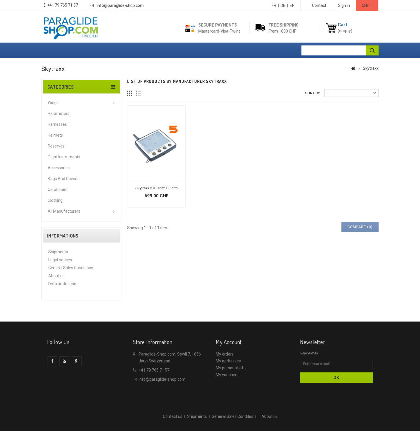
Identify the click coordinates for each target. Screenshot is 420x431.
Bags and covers (63, 178)
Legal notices (60, 260)
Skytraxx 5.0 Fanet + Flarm (156, 188)
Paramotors (58, 113)
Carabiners (57, 189)
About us (56, 276)
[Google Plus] (76, 361)
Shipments (58, 252)
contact (319, 5)
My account (229, 342)
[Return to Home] (353, 68)
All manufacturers (64, 211)
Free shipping (284, 25)
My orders (225, 354)
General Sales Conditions (70, 268)
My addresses (228, 361)
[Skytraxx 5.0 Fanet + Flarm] (156, 143)
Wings (53, 102)
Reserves (56, 146)
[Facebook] (52, 361)
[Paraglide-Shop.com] (70, 27)
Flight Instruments (64, 157)
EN (292, 5)
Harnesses (57, 124)
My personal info (231, 368)
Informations (63, 235)
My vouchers (227, 374)
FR (274, 5)
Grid (130, 93)
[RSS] (64, 361)
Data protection (62, 284)
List (138, 93)
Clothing (55, 200)
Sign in (344, 5)
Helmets (55, 135)
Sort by (312, 93)
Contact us (172, 416)
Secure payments (217, 25)
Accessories (59, 167)
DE (283, 5)
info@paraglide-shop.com (120, 5)
